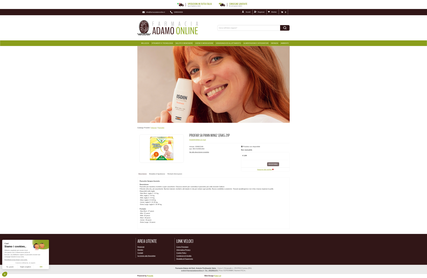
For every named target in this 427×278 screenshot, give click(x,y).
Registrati (261, 12)
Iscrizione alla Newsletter (146, 256)
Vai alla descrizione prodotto (199, 152)
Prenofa (150, 276)
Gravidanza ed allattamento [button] (228, 43)
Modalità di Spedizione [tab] (157, 174)
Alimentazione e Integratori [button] (256, 43)
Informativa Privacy (183, 250)
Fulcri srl (217, 276)
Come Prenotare (182, 247)
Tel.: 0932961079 (211, 270)
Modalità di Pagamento (184, 259)
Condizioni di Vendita (183, 256)
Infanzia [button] (274, 43)
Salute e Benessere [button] (184, 43)
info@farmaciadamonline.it (155, 12)
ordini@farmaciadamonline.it (192, 270)
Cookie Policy (181, 253)
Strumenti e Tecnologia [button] (162, 43)
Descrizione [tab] (142, 174)
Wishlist (274, 12)
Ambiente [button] (285, 43)
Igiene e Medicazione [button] (204, 43)
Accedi (248, 12)
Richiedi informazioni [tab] (174, 174)
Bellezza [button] (145, 43)
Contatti (140, 253)
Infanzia (153, 128)
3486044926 (178, 12)
